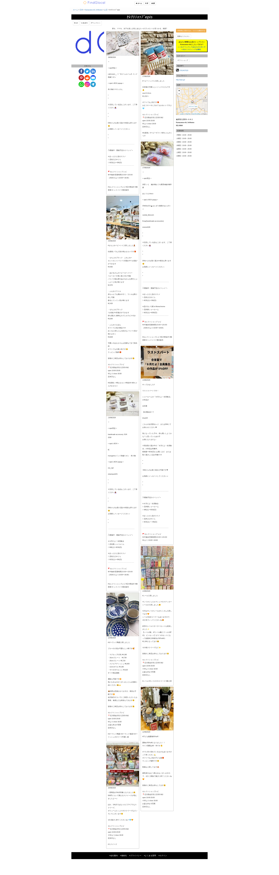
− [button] (179, 94)
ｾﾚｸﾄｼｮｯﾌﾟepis (193, 106)
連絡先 (124, 855)
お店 (105, 10)
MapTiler (188, 114)
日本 (81, 10)
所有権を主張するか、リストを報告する (191, 30)
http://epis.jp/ (180, 80)
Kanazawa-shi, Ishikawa (93, 10)
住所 (76, 23)
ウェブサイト (96, 23)
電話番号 (85, 23)
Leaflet (182, 114)
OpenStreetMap (196, 114)
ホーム (139, 3)
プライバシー (135, 855)
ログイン (163, 855)
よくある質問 (150, 855)
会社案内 (114, 855)
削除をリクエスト (183, 36)
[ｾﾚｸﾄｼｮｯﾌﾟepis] (192, 102)
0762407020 (183, 70)
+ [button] (179, 90)
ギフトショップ (182, 60)
